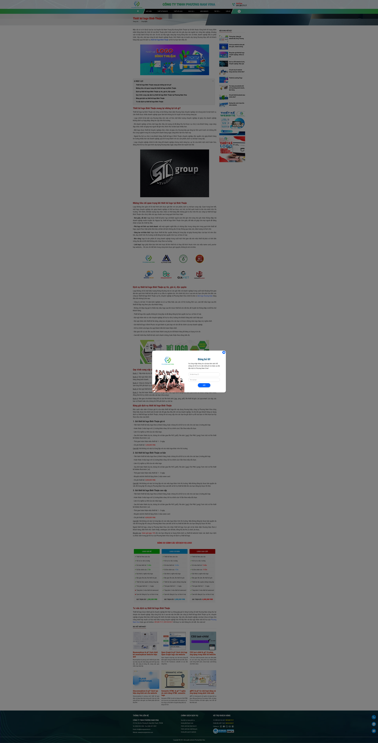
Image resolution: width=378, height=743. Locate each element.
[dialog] (189, 371)
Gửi (204, 385)
